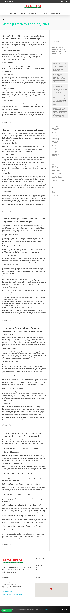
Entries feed (54, 192)
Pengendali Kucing (56, 174)
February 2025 (55, 136)
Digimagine (46, 609)
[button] (51, 589)
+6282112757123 (6, 595)
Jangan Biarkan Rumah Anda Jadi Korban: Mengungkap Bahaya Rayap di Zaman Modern (60, 115)
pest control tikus (57, 177)
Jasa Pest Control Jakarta (57, 53)
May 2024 (54, 147)
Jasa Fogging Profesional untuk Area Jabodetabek (60, 91)
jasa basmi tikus (56, 172)
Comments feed (55, 194)
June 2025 (54, 132)
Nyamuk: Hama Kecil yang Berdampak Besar (22, 130)
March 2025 (54, 135)
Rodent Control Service (58, 180)
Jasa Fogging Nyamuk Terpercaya (59, 49)
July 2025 (54, 131)
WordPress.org (55, 195)
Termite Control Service (58, 182)
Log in (53, 191)
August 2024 (54, 142)
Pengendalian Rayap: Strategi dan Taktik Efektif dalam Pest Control (59, 103)
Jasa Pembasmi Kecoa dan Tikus (59, 47)
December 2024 (55, 138)
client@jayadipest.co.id (7, 591)
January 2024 (55, 152)
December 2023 (55, 154)
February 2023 (55, 155)
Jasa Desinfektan (56, 173)
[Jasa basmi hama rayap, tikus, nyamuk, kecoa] (34, 7)
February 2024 (55, 151)
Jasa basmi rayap (56, 170)
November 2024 (55, 139)
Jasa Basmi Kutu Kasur (57, 169)
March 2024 (54, 149)
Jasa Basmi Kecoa (56, 167)
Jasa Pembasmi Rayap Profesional (59, 51)
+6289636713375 (18, 595)
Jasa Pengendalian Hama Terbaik (59, 45)
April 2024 (54, 148)
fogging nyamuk (56, 166)
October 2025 (55, 126)
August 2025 (54, 129)
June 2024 (54, 145)
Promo (53, 179)
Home (4, 19)
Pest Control (55, 176)
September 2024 (55, 141)
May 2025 (54, 134)
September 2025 (55, 128)
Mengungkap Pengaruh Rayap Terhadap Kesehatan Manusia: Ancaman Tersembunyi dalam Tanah (22, 331)
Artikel (54, 164)
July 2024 (54, 144)
